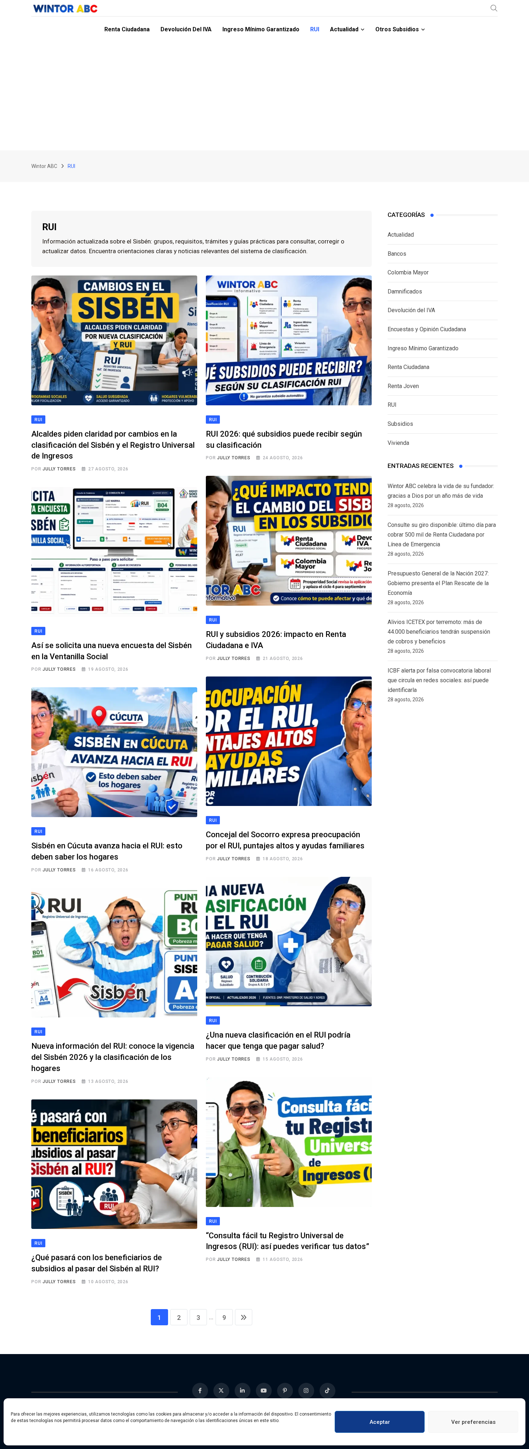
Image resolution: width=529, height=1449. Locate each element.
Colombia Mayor (408, 272)
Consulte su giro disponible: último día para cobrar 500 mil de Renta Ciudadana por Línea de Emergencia (442, 534)
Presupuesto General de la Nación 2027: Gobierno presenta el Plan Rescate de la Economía (438, 583)
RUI (314, 29)
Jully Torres (59, 468)
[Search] (494, 8)
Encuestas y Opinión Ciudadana (427, 329)
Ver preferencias (473, 1422)
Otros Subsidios (397, 29)
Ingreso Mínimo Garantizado (260, 29)
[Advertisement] (264, 96)
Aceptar (380, 1422)
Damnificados (405, 291)
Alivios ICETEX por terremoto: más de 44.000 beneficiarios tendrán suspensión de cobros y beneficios (439, 632)
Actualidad (344, 29)
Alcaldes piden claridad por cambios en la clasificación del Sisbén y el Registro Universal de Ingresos (113, 445)
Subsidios (400, 423)
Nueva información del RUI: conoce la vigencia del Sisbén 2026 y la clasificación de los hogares (112, 1057)
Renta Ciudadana (127, 29)
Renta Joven (403, 386)
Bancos (397, 253)
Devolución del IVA (186, 29)
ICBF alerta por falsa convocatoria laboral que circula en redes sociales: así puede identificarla (439, 680)
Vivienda (398, 442)
